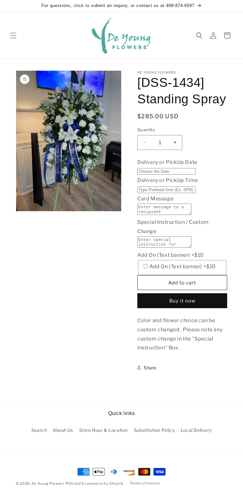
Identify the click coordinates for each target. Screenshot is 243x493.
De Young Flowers (48, 483)
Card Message (155, 199)
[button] (13, 35)
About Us (63, 430)
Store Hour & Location (103, 430)
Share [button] (150, 367)
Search (39, 430)
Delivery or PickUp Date (167, 162)
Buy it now (182, 301)
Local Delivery (196, 430)
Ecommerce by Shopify (103, 483)
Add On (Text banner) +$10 (170, 255)
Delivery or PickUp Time (167, 180)
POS (69, 483)
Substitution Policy (154, 430)
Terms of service (145, 483)
